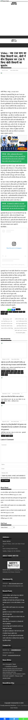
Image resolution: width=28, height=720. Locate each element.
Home (7, 311)
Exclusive (3, 371)
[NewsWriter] (14, 4)
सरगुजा (3, 374)
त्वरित (24, 311)
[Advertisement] (14, 21)
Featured (3, 311)
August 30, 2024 (5, 421)
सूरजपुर (6, 374)
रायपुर (6, 313)
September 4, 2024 (6, 393)
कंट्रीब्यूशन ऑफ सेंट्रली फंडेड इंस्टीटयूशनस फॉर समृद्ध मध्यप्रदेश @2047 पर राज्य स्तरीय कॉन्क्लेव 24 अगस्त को (13, 602)
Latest (10, 311)
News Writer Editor (14, 70)
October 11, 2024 (5, 359)
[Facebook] (13, 310)
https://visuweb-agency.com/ (16, 583)
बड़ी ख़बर (2, 313)
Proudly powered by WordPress (8, 705)
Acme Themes (14, 707)
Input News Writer (16, 393)
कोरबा (22, 371)
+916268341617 (16, 650)
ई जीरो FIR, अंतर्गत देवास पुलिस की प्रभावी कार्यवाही (13, 635)
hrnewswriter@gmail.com (14, 655)
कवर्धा (19, 371)
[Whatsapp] (9, 310)
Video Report (15, 311)
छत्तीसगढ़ (20, 311)
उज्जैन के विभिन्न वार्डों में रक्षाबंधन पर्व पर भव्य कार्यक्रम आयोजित (13, 505)
